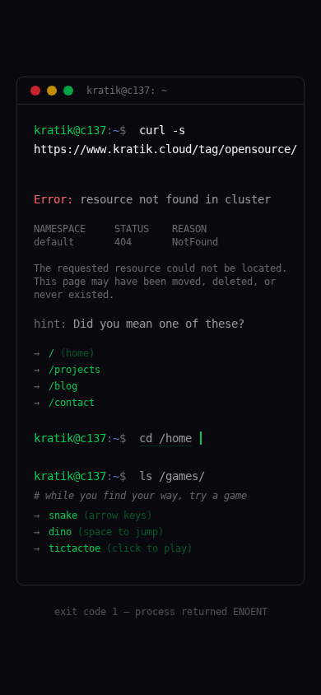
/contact (72, 402)
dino (106, 532)
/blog (63, 386)
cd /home (165, 438)
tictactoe (121, 548)
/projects (74, 369)
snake (100, 515)
